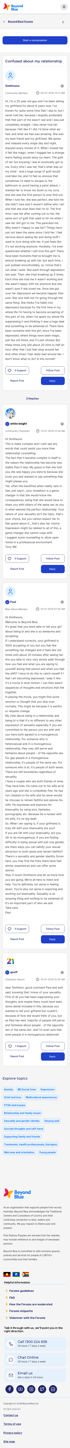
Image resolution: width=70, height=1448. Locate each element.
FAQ (12, 1297)
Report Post (17, 380)
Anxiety (8, 1089)
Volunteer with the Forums (27, 1318)
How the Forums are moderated (30, 1304)
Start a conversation (35, 40)
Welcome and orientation (19, 1152)
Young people (47, 1152)
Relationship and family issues (22, 1113)
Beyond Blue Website (18, 1193)
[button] (9, 370)
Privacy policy (12, 1433)
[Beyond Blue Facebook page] (9, 1390)
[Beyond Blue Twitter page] (42, 1390)
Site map (9, 1441)
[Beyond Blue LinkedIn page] (53, 1390)
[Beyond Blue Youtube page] (20, 1390)
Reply (52, 380)
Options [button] (64, 22)
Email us (25, 1373)
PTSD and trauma (14, 1105)
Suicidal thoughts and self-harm (23, 1128)
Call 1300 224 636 (32, 1342)
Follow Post (53, 370)
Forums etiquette (21, 1311)
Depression (47, 1089)
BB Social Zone (27, 1089)
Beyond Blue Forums (14, 7)
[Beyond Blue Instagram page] (31, 1390)
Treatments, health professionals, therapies (30, 1144)
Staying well (51, 1120)
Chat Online (28, 1357)
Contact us (10, 1415)
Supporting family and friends (22, 1136)
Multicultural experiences (41, 1097)
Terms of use (12, 1424)
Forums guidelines (21, 1291)
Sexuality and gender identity (22, 1120)
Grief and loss (12, 1097)
